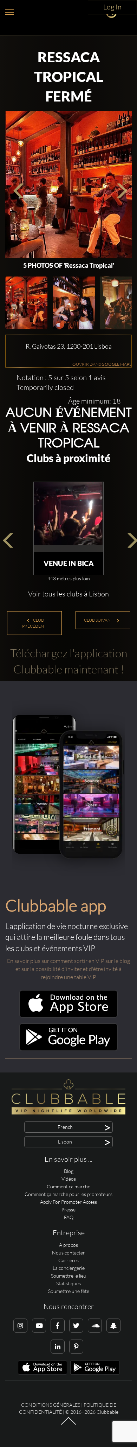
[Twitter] (76, 1326)
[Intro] (68, 1424)
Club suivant (99, 620)
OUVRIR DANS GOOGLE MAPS (101, 364)
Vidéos (68, 1179)
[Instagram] (20, 1326)
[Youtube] (39, 1326)
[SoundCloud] (95, 1326)
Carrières (68, 1260)
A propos (68, 1245)
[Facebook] (58, 1326)
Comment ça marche (68, 1186)
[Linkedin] (58, 1347)
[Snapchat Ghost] (113, 1326)
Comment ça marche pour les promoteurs (68, 1194)
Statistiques (68, 1283)
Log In (112, 6)
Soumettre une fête (68, 1291)
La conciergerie (69, 1268)
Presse (68, 1209)
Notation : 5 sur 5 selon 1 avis (61, 377)
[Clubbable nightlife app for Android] (68, 1049)
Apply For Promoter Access (68, 1202)
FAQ (68, 1217)
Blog (68, 1171)
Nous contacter (68, 1253)
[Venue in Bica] (68, 517)
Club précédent (34, 623)
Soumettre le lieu (68, 1276)
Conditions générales (50, 1405)
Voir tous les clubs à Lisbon (68, 593)
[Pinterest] (76, 1347)
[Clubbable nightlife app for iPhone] (68, 1016)
